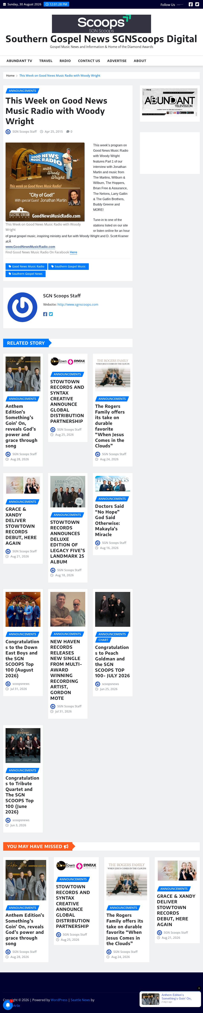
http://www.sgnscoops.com (77, 304)
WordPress (59, 1000)
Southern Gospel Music (70, 266)
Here (73, 252)
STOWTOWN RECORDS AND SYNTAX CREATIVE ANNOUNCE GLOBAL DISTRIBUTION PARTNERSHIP (67, 401)
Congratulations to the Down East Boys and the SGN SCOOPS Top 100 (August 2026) (22, 658)
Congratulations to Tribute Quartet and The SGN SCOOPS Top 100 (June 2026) (22, 795)
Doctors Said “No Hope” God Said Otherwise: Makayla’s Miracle (109, 520)
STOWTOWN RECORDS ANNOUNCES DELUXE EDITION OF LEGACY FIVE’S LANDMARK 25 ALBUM (67, 541)
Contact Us (89, 61)
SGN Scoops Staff (24, 131)
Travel (46, 61)
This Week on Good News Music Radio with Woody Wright (59, 75)
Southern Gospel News (27, 274)
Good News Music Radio (28, 266)
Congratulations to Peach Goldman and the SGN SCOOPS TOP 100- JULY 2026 (112, 661)
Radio (65, 61)
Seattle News (80, 1000)
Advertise (117, 61)
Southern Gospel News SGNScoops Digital (101, 38)
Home (10, 75)
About (140, 61)
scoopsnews (20, 684)
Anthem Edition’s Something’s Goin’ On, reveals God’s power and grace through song (21, 425)
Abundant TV (19, 61)
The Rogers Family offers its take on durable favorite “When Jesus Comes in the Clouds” (110, 425)
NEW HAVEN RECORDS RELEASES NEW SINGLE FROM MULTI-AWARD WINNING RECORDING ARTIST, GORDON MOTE (66, 670)
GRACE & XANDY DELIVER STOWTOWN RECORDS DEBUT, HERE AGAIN (21, 526)
